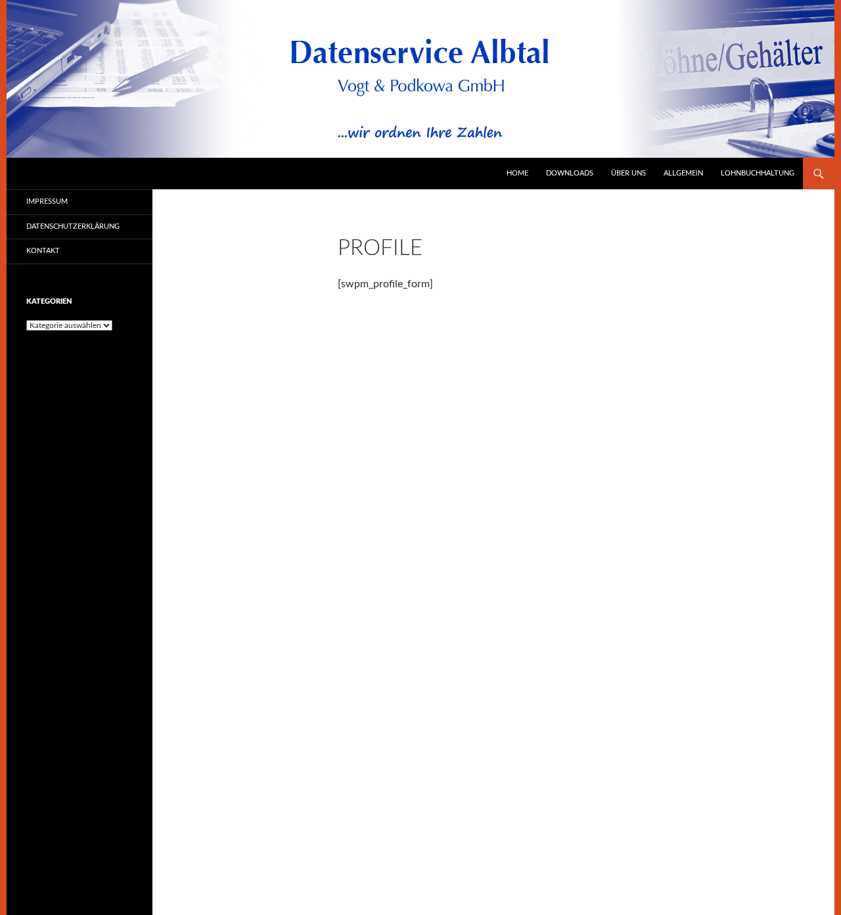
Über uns (628, 173)
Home (517, 173)
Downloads (569, 173)
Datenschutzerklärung (73, 226)
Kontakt (43, 250)
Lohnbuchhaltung (757, 173)
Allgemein (683, 173)
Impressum (47, 201)
